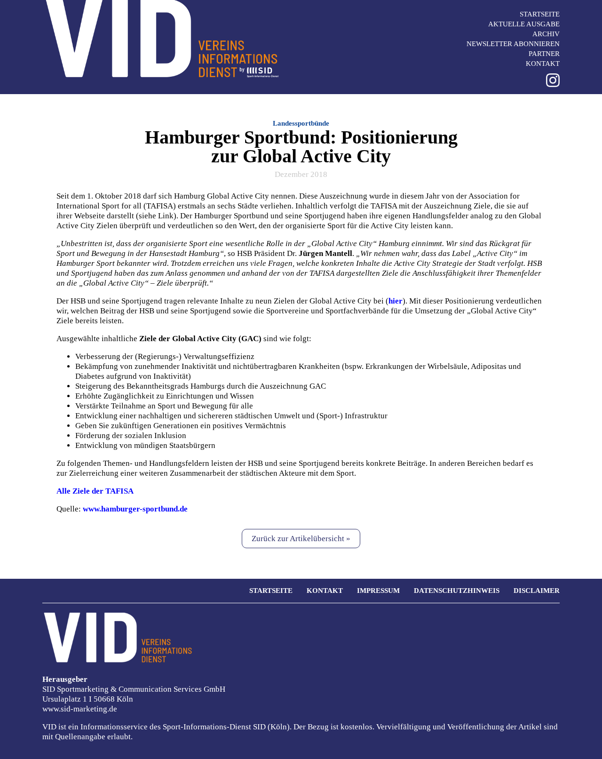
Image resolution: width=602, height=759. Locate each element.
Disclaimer (537, 590)
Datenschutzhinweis (456, 590)
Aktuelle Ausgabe (524, 24)
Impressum (378, 590)
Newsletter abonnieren (513, 44)
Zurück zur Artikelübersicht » (301, 538)
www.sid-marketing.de (79, 708)
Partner (544, 53)
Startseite (540, 14)
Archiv (546, 34)
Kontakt (543, 63)
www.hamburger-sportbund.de (135, 508)
